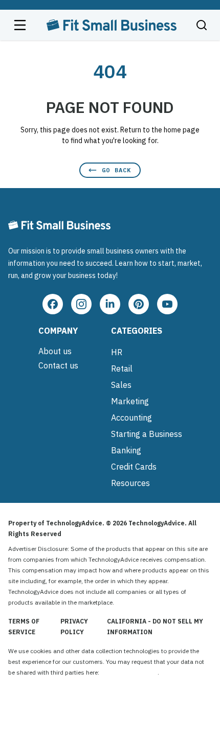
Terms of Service (23, 626)
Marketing (130, 401)
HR (116, 352)
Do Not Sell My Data (129, 672)
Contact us (58, 365)
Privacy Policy (74, 626)
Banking (126, 450)
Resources (130, 483)
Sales (121, 385)
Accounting (131, 417)
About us (55, 351)
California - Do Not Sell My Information (155, 626)
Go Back (116, 170)
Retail (122, 368)
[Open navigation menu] (20, 25)
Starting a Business (146, 434)
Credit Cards (134, 466)
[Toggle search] (201, 25)
